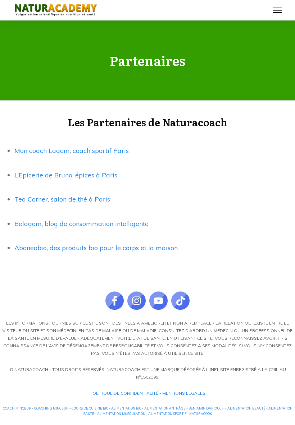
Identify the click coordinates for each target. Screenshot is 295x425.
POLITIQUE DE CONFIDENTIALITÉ (124, 393)
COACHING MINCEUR (51, 408)
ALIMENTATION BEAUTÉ (246, 408)
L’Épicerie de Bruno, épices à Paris (65, 175)
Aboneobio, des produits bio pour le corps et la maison (96, 248)
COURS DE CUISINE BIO (90, 408)
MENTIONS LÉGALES (183, 393)
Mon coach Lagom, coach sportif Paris (71, 150)
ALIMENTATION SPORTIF (167, 414)
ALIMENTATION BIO (126, 408)
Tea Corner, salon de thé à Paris (62, 199)
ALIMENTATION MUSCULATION (121, 414)
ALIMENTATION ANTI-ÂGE (165, 408)
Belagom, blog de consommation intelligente (81, 224)
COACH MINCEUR (17, 408)
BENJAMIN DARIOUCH (206, 408)
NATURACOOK (200, 414)
